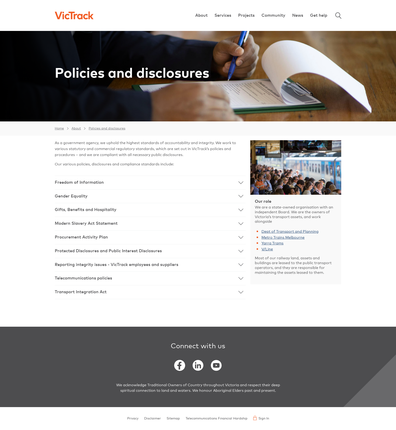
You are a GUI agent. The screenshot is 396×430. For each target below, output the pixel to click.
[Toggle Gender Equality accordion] (150, 196)
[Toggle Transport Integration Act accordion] (150, 292)
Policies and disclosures (107, 128)
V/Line (267, 249)
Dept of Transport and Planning (290, 231)
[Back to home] (74, 15)
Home (59, 128)
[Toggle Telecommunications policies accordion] (150, 278)
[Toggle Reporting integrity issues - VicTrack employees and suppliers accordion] (150, 265)
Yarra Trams (272, 243)
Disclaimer (152, 418)
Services (222, 16)
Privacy (132, 418)
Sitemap (173, 418)
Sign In (263, 418)
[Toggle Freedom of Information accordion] (150, 182)
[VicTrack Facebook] (179, 365)
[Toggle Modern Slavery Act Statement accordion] (150, 223)
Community (273, 16)
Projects (246, 16)
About (201, 16)
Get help (318, 16)
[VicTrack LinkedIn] (198, 365)
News (297, 16)
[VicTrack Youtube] (216, 365)
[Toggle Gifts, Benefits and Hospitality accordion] (150, 210)
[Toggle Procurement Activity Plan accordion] (150, 237)
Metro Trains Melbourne (283, 237)
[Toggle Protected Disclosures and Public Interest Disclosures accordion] (150, 251)
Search (338, 16)
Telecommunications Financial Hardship (217, 418)
